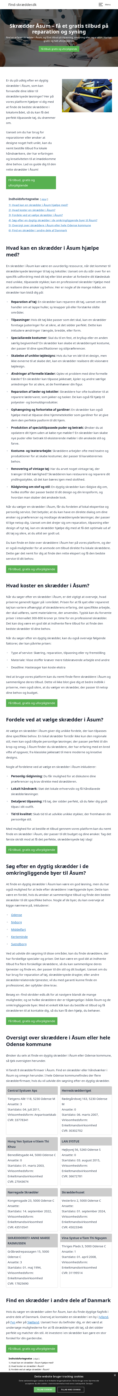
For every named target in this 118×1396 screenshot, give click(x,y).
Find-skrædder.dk (22, 4)
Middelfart (18, 929)
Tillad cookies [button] (44, 1389)
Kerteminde (19, 937)
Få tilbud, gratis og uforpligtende (59, 49)
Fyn (12, 1322)
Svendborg (19, 944)
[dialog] (59, 1384)
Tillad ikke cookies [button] (71, 1389)
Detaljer (89, 1383)
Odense (16, 915)
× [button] (115, 1375)
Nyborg (16, 922)
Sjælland (33, 1322)
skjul (43, 199)
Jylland (103, 1317)
